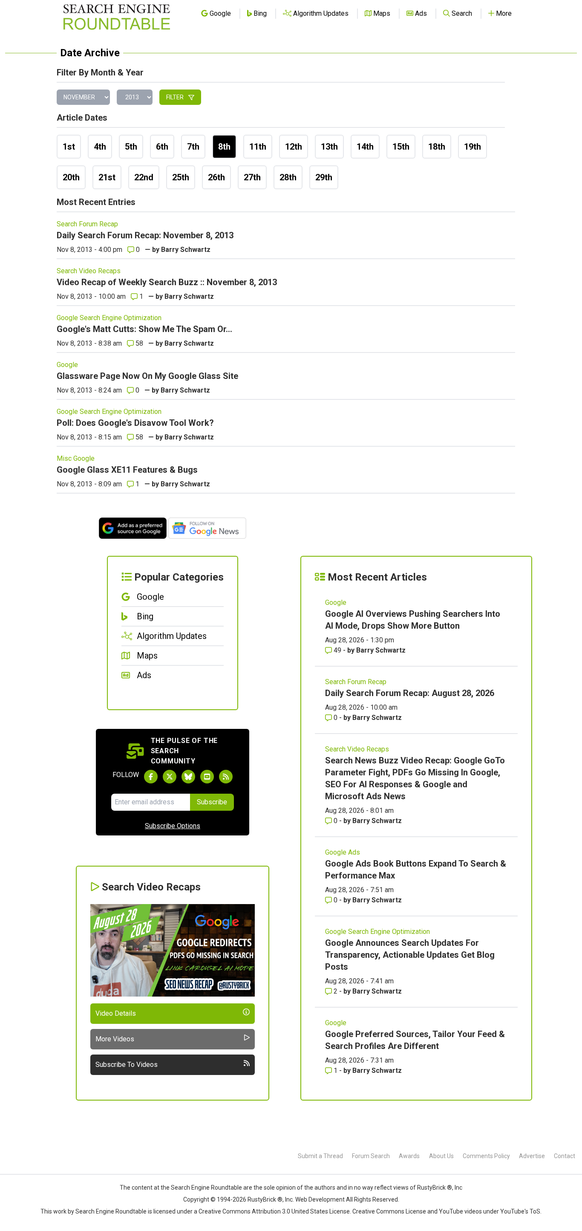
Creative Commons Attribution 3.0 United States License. (275, 1211)
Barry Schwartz (185, 250)
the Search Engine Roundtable (202, 1187)
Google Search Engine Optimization (109, 318)
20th (71, 177)
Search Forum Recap (87, 224)
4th (100, 147)
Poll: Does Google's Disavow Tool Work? (135, 423)
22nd (143, 177)
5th (131, 147)
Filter (175, 97)
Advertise (532, 1156)
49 (337, 650)
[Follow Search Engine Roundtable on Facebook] (151, 776)
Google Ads (342, 852)
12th (293, 147)
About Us (441, 1156)
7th (193, 147)
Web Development (320, 1199)
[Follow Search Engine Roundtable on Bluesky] (188, 776)
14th (365, 147)
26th (216, 177)
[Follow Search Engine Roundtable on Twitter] (169, 776)
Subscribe (212, 802)
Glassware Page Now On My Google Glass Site (147, 376)
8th (224, 147)
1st (69, 147)
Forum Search (371, 1156)
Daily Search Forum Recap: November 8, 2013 (145, 235)
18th (436, 147)
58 (138, 343)
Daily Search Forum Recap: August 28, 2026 (409, 693)
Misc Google (76, 458)
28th (288, 177)
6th (162, 147)
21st (106, 177)
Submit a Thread (320, 1156)
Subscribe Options (172, 826)
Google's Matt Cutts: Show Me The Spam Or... (144, 329)
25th (180, 177)
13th (329, 147)
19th (472, 147)
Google (67, 365)
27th (252, 177)
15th (400, 147)
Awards (409, 1156)
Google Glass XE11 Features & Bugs (127, 470)
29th (323, 177)
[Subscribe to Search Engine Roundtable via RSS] (226, 776)
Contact (564, 1156)
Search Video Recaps (89, 271)
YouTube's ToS (520, 1211)
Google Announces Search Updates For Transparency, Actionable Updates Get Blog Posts (410, 955)
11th (257, 147)
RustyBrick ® (265, 1199)
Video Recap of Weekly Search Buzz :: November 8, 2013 (167, 282)
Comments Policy (486, 1156)
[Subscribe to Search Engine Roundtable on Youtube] (207, 776)
